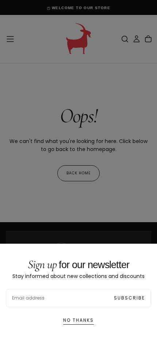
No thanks (78, 320)
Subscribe (129, 298)
